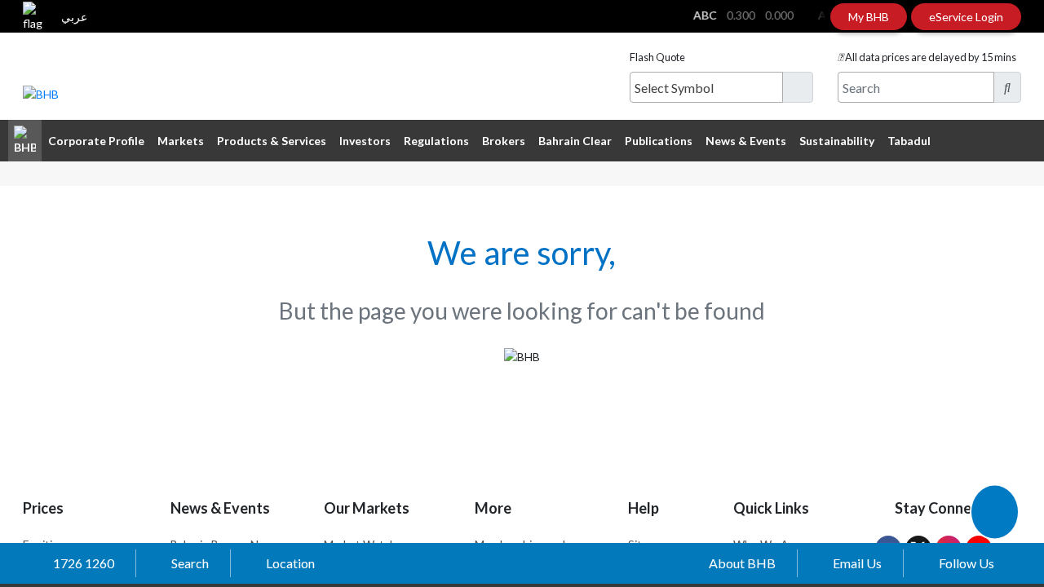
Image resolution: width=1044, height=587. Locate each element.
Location (290, 563)
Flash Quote (657, 57)
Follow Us (966, 563)
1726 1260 (83, 563)
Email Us (857, 563)
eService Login (966, 17)
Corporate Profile (96, 141)
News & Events (746, 141)
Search (190, 563)
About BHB (742, 563)
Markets (180, 141)
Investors (365, 141)
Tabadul (909, 141)
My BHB (868, 17)
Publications (658, 141)
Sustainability (836, 141)
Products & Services (271, 141)
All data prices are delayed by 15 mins (930, 57)
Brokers (503, 141)
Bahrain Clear (575, 141)
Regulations (436, 141)
